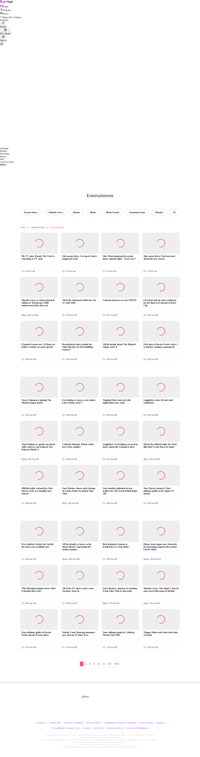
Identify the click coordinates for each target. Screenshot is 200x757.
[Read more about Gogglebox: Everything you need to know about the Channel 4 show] (120, 431)
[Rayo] (85, 696)
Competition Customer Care (66, 728)
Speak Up (98, 728)
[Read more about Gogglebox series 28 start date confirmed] (161, 387)
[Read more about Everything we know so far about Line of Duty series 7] (79, 387)
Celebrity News (55, 212)
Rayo (23, 228)
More (2, 164)
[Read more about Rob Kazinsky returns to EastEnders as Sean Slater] (120, 531)
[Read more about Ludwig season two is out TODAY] (120, 287)
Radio (5, 6)
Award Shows (31, 212)
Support (160, 722)
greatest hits (37, 228)
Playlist (3, 151)
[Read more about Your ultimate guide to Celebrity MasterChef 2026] (120, 619)
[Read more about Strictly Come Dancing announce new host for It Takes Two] (79, 619)
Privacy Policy (93, 722)
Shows (3, 156)
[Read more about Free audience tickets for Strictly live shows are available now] (39, 531)
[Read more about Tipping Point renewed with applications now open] (120, 387)
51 (104, 664)
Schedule (4, 148)
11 (99, 664)
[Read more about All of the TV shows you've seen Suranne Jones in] (79, 575)
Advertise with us (115, 728)
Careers (87, 728)
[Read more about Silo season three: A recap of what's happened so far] (79, 243)
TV (174, 212)
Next (116, 664)
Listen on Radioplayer (138, 728)
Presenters (4, 153)
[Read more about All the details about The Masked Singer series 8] (120, 331)
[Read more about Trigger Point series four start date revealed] (161, 619)
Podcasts (7, 10)
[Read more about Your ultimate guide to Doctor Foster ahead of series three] (39, 619)
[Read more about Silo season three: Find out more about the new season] (161, 243)
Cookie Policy (146, 722)
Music (93, 212)
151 (109, 664)
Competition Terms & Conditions (120, 722)
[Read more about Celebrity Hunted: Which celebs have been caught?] (79, 431)
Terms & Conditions (73, 722)
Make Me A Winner (12, 17)
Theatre (159, 212)
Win (2, 159)
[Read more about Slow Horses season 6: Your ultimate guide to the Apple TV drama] (161, 475)
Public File (55, 722)
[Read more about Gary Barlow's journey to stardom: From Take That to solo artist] (120, 575)
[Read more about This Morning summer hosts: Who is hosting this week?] (39, 575)
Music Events (112, 212)
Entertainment (57, 228)
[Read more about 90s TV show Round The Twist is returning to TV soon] (39, 243)
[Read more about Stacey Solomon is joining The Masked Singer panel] (39, 387)
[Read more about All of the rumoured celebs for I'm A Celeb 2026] (79, 287)
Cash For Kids (6, 162)
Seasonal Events (137, 212)
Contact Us (41, 722)
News (5, 13)
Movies (76, 212)
